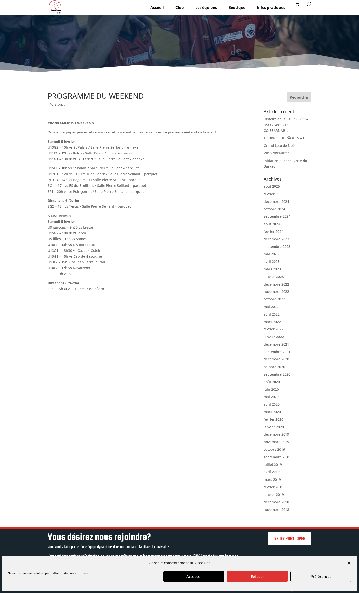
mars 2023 (272, 269)
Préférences (321, 576)
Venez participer (289, 538)
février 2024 (273, 231)
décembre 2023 (276, 239)
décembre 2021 (276, 344)
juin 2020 (271, 389)
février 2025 (273, 194)
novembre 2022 (276, 291)
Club (179, 7)
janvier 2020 (274, 427)
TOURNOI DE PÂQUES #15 (285, 138)
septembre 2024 (277, 216)
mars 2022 (272, 321)
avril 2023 (272, 261)
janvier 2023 (274, 276)
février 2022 (273, 329)
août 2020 (272, 381)
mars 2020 (272, 411)
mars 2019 (272, 479)
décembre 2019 (276, 434)
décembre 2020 (276, 359)
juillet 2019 (273, 464)
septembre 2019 (277, 457)
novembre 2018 (276, 509)
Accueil (157, 7)
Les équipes (206, 7)
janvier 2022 (274, 336)
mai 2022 (271, 306)
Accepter (194, 576)
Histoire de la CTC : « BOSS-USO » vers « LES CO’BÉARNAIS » (286, 125)
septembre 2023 (277, 246)
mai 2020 (271, 396)
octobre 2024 (274, 209)
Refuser (257, 576)
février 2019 (273, 487)
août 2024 (272, 224)
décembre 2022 (276, 284)
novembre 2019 (276, 442)
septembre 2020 (277, 374)
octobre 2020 (274, 366)
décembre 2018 (276, 502)
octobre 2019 (274, 449)
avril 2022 (272, 314)
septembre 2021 (277, 351)
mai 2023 (271, 254)
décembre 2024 (276, 201)
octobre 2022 (274, 299)
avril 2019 (272, 472)
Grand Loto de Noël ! (280, 145)
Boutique (236, 7)
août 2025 (272, 186)
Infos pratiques (271, 7)
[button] (349, 563)
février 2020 (273, 419)
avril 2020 (272, 404)
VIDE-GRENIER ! (276, 153)
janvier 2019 (274, 494)
